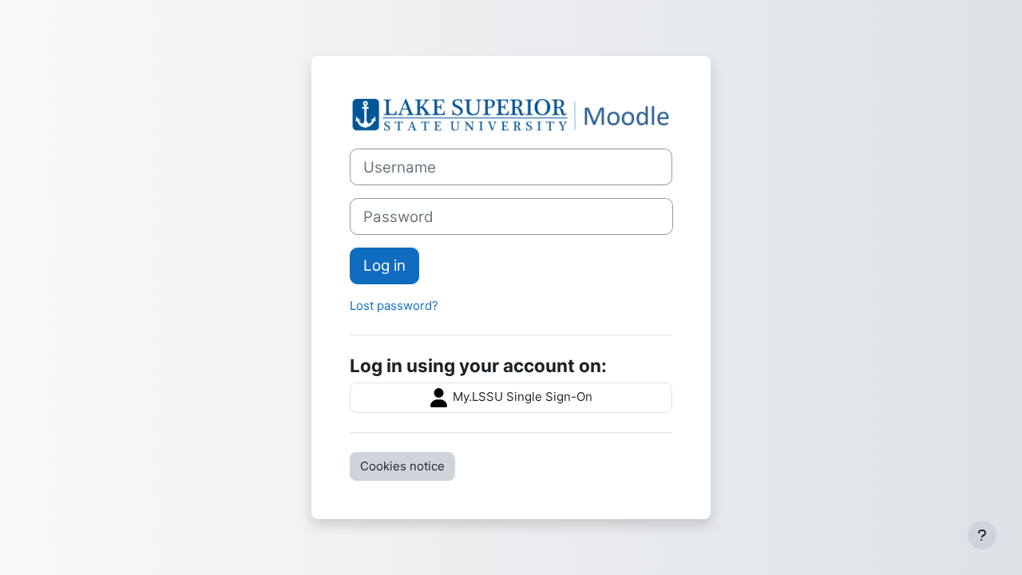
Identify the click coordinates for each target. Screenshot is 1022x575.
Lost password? (394, 305)
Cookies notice (402, 466)
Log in (384, 265)
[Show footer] (982, 535)
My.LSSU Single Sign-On (521, 396)
